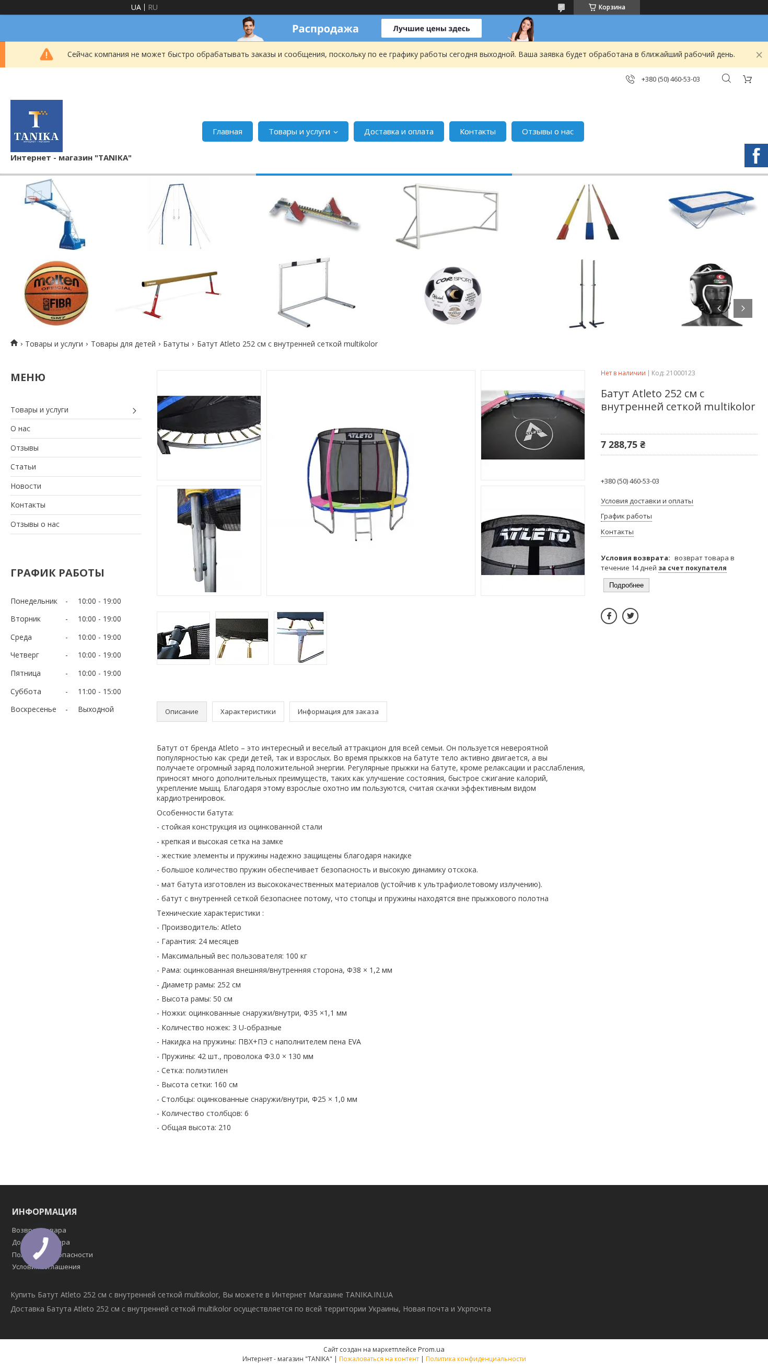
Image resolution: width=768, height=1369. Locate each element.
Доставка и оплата (399, 131)
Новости (25, 486)
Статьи (23, 466)
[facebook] (609, 616)
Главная (227, 131)
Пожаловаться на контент (379, 1358)
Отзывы (24, 448)
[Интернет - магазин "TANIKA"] (36, 126)
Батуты (176, 344)
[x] (630, 616)
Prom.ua (431, 1349)
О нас (20, 428)
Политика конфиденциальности (476, 1358)
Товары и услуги (299, 131)
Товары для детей (123, 344)
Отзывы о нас (548, 131)
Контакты (478, 131)
